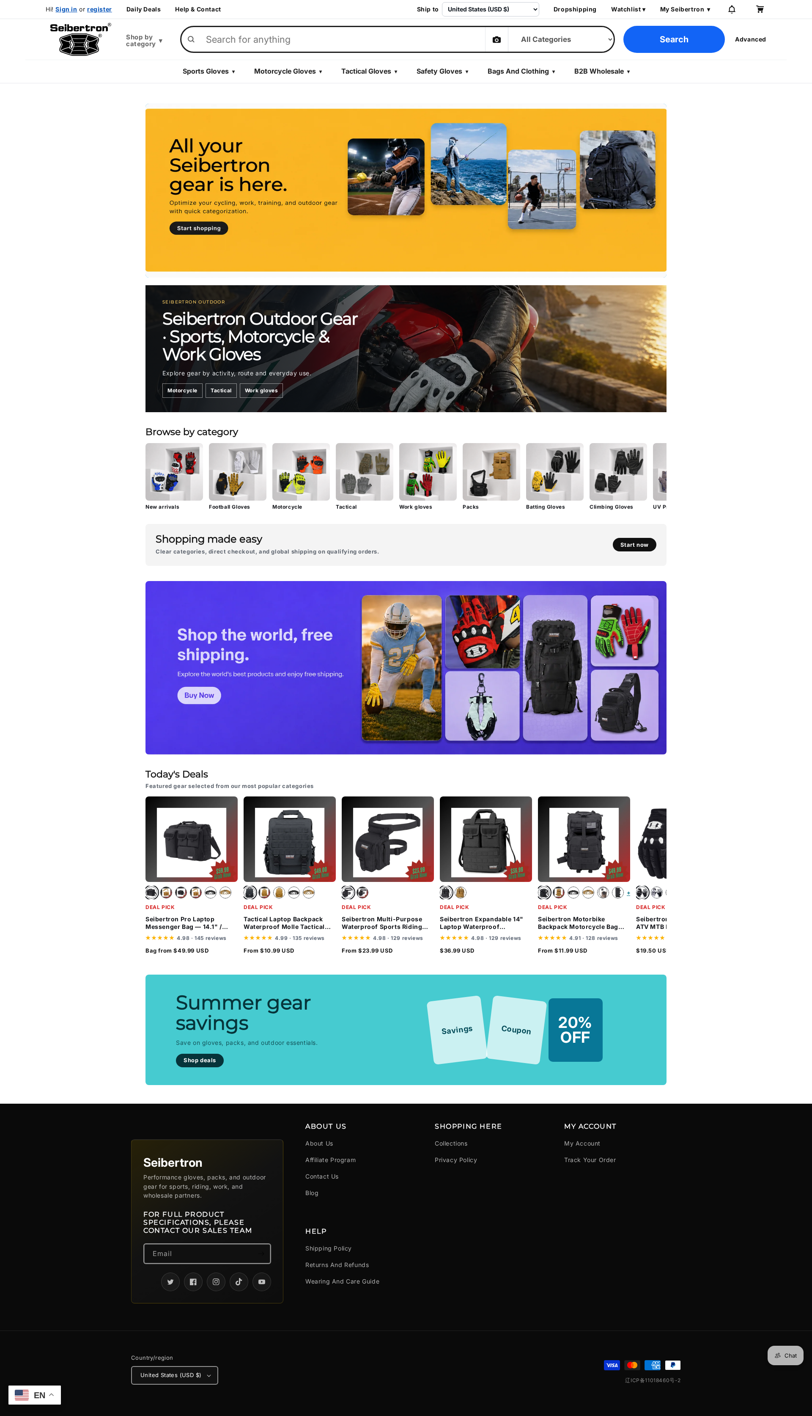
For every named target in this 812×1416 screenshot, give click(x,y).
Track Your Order (590, 1159)
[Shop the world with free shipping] (406, 668)
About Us (319, 1143)
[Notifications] (731, 9)
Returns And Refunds (337, 1264)
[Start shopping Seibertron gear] (406, 191)
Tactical (221, 390)
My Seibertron (685, 9)
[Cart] (759, 9)
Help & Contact (198, 9)
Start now (634, 544)
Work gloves (261, 390)
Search (674, 39)
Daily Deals (143, 9)
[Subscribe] (261, 1253)
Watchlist (628, 9)
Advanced (750, 39)
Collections (451, 1143)
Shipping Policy (328, 1248)
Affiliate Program (330, 1159)
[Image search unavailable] (496, 39)
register (99, 9)
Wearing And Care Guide (342, 1281)
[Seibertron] (81, 39)
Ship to (428, 9)
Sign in (66, 9)
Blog (311, 1192)
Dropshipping (575, 9)
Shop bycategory (144, 40)
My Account (582, 1143)
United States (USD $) (170, 1375)
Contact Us (322, 1176)
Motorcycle (182, 390)
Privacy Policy (456, 1159)
